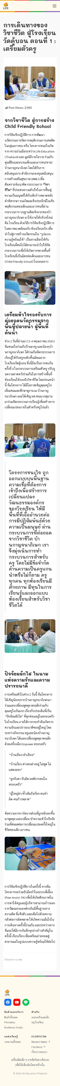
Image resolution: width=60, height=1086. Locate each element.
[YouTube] (16, 1002)
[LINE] (25, 1002)
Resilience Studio (13, 1027)
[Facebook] (7, 1002)
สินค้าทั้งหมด (11, 1017)
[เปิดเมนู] (54, 6)
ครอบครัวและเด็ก (40, 1017)
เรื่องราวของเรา (39, 1051)
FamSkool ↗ (39, 1046)
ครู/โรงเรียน (38, 1022)
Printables (9, 1022)
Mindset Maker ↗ (41, 1041)
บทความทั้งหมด (12, 1041)
